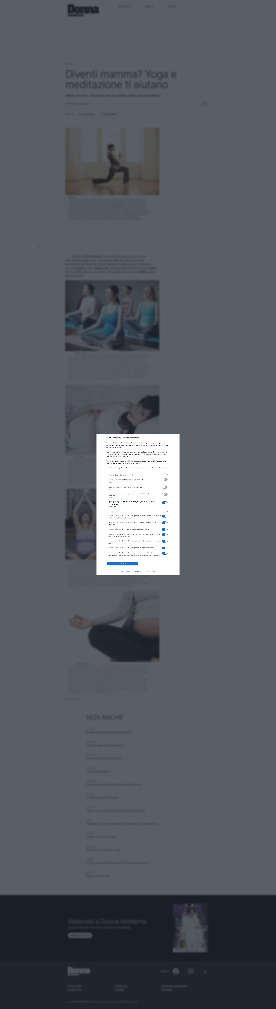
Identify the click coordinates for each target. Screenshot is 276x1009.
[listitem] (138, 475)
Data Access (138, 571)
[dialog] (138, 504)
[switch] (165, 479)
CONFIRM (122, 563)
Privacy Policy (150, 571)
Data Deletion (125, 571)
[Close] (175, 438)
